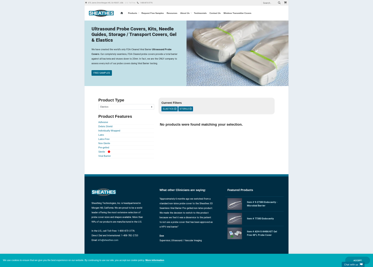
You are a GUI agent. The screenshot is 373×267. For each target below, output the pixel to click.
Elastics (168, 108)
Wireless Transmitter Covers (237, 13)
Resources (172, 13)
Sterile (101, 152)
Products (132, 13)
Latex (101, 135)
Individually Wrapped (109, 130)
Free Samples (101, 72)
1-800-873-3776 (146, 3)
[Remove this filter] (109, 152)
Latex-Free (104, 139)
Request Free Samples (152, 13)
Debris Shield (105, 126)
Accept (357, 260)
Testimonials (200, 13)
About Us (185, 13)
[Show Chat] (361, 264)
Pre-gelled (103, 147)
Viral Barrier (104, 156)
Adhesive (103, 122)
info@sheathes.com (108, 240)
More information (154, 260)
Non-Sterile (104, 143)
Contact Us (215, 13)
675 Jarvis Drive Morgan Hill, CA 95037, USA (105, 3)
